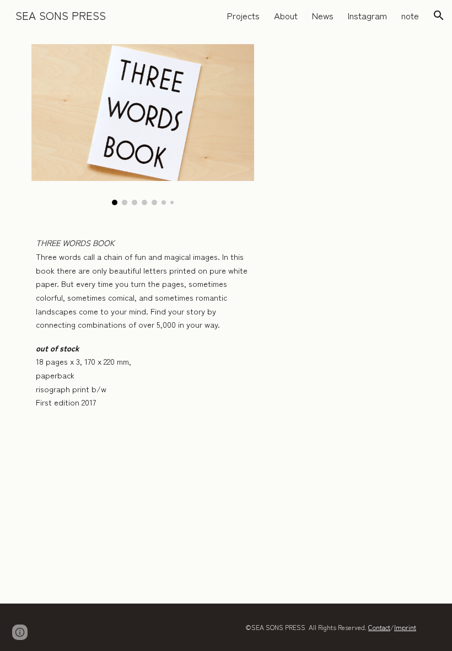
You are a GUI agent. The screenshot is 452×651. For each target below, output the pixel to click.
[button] (439, 15)
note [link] (410, 15)
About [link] (286, 15)
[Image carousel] (142, 124)
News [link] (322, 15)
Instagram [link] (367, 15)
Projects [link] (243, 15)
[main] (142, 323)
